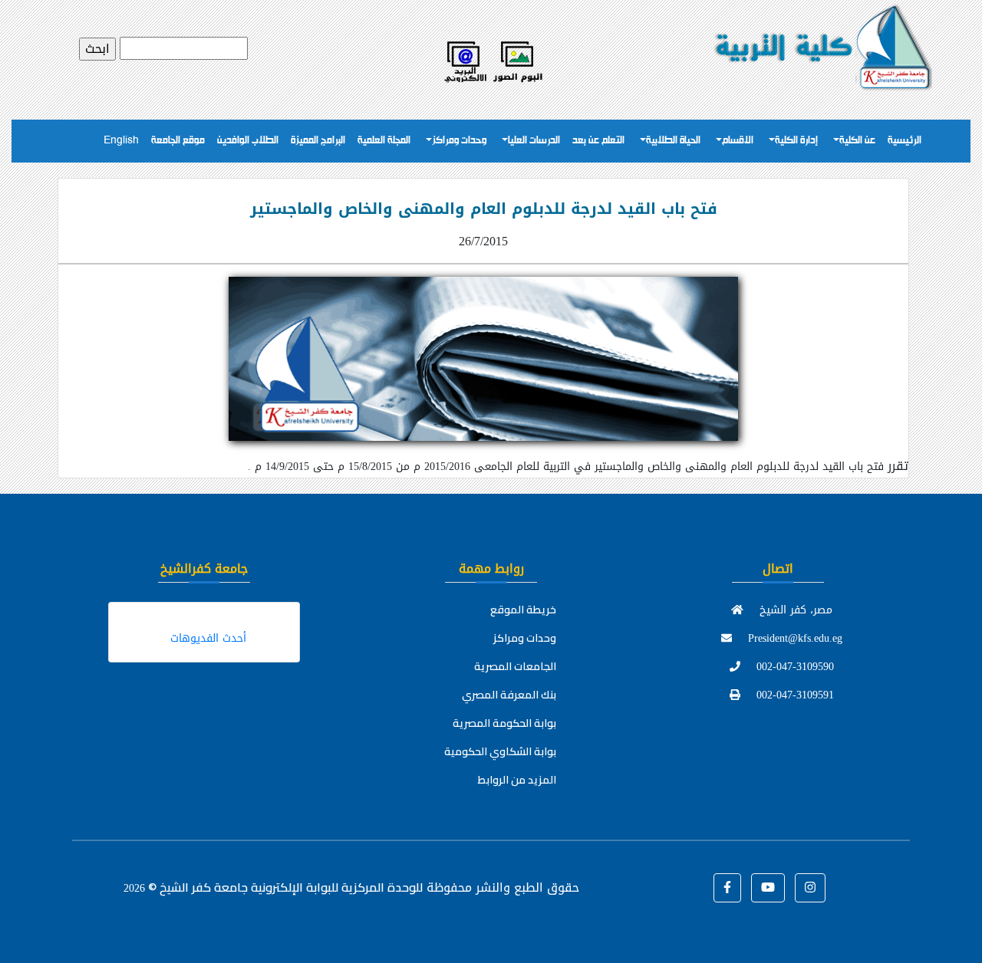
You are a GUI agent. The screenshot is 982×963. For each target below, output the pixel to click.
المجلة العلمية (384, 140)
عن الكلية (857, 140)
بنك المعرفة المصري (509, 695)
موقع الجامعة (178, 140)
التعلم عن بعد (598, 140)
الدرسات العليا (534, 140)
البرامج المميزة (318, 140)
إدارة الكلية (796, 140)
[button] (727, 887)
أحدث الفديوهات (208, 638)
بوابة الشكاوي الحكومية (500, 751)
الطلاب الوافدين (247, 140)
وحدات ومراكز (459, 140)
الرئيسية (904, 140)
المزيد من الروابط (517, 780)
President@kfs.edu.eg (793, 638)
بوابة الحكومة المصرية (504, 723)
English (121, 140)
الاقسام (737, 140)
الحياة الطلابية (673, 140)
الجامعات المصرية (515, 666)
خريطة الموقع (523, 610)
